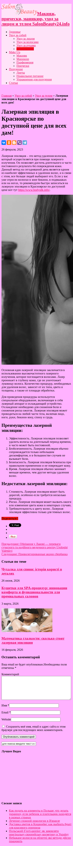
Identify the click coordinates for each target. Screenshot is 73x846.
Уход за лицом (25, 38)
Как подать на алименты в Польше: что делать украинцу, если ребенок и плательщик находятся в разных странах (40, 814)
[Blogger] (14, 142)
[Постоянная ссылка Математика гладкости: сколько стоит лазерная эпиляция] (26, 631)
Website (6, 719)
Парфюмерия (24, 62)
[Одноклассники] (9, 142)
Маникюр (22, 59)
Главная (6, 95)
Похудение (16, 69)
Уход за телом (25, 48)
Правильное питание (29, 76)
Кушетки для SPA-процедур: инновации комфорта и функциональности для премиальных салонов (34, 592)
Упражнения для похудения (34, 79)
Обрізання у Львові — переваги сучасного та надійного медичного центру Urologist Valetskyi (34, 547)
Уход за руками (26, 45)
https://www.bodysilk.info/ (34, 189)
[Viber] (19, 142)
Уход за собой (17, 35)
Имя (4, 705)
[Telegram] (24, 142)
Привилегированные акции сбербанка (34, 554)
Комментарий (10, 674)
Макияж (21, 55)
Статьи (13, 82)
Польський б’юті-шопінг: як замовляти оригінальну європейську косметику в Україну (39, 832)
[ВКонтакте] (3, 142)
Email (4, 712)
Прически (22, 65)
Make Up (14, 52)
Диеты (20, 72)
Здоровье (15, 31)
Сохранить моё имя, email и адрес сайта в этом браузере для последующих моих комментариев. (33, 728)
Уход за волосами (27, 42)
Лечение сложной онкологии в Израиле (34, 820)
